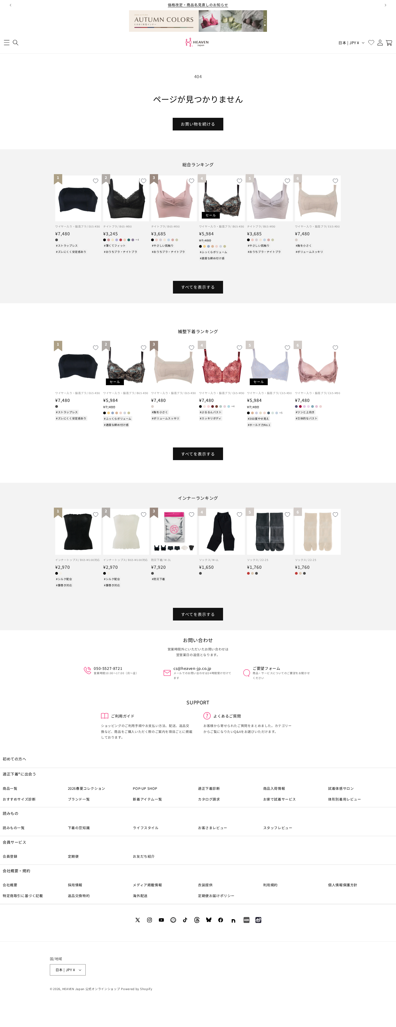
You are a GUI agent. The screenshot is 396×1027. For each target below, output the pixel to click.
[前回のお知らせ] (10, 5)
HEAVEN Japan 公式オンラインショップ (91, 989)
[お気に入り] (371, 42)
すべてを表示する (198, 287)
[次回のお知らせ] (385, 5)
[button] (6, 42)
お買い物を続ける (198, 124)
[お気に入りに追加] (95, 180)
